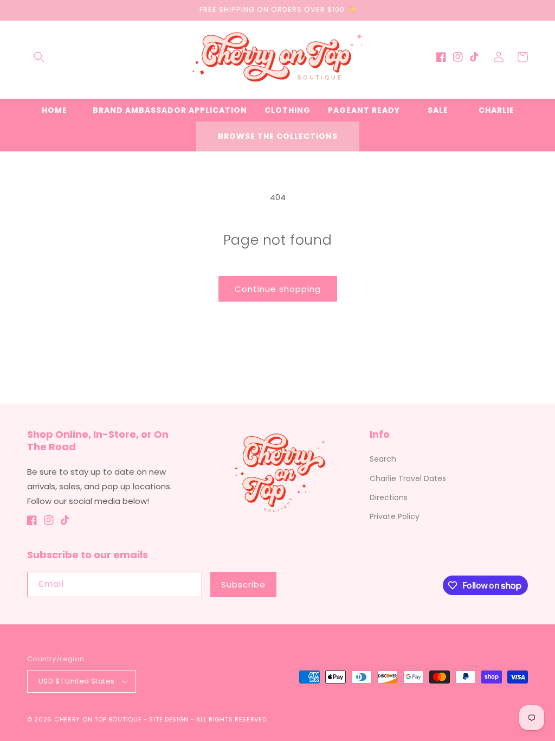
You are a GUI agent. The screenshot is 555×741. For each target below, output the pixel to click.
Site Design (169, 719)
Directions (389, 497)
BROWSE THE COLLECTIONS (278, 136)
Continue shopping (278, 289)
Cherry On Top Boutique (99, 719)
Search (383, 458)
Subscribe (243, 584)
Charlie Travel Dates (408, 478)
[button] (39, 57)
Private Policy (395, 516)
